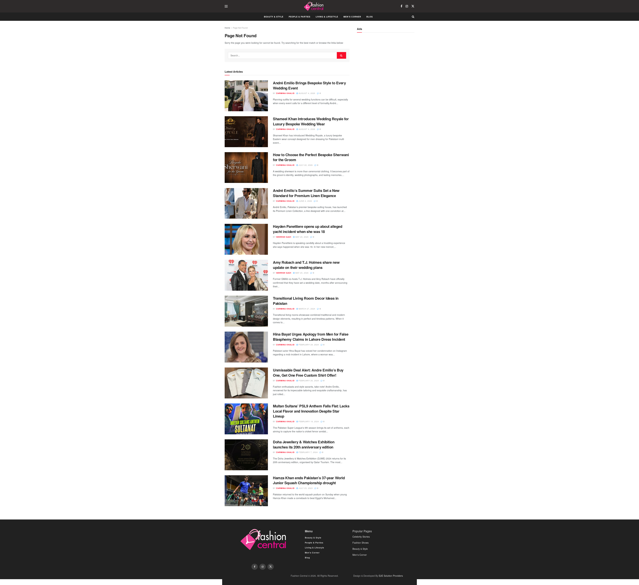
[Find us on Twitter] (412, 6)
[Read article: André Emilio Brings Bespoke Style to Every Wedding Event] (246, 95)
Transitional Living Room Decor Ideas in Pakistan (305, 300)
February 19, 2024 (308, 421)
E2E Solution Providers (391, 575)
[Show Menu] (226, 6)
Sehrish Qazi (283, 237)
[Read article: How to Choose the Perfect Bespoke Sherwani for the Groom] (246, 167)
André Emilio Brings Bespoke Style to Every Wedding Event (309, 85)
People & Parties (299, 16)
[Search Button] (413, 16)
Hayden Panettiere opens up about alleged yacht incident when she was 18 (307, 229)
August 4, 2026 (306, 93)
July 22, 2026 (305, 165)
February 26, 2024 (308, 380)
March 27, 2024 (306, 308)
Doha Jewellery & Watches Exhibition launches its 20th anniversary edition (303, 444)
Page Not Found (240, 27)
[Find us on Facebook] (401, 6)
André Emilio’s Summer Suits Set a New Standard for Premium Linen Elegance (306, 193)
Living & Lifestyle (327, 16)
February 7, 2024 (308, 452)
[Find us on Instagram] (407, 6)
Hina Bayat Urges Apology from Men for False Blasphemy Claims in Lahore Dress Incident (310, 336)
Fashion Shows (360, 542)
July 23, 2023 (305, 488)
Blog (369, 16)
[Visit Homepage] (314, 6)
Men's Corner (359, 554)
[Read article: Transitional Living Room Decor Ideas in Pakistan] (246, 311)
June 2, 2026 (305, 201)
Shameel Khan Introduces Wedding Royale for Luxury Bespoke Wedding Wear (311, 121)
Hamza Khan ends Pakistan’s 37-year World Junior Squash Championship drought (309, 480)
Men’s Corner (352, 16)
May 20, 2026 (302, 236)
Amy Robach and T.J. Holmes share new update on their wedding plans (306, 265)
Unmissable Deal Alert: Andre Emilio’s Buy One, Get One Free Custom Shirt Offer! (308, 372)
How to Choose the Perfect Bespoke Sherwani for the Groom (311, 157)
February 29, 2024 (308, 344)
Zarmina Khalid (285, 93)
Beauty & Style (273, 16)
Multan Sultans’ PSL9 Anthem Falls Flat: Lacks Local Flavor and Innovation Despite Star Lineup (311, 411)
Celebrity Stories (361, 536)
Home (227, 27)
